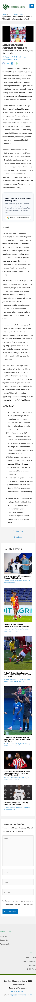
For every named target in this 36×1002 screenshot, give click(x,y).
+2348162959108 (18, 991)
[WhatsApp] (17, 63)
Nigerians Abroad (9, 777)
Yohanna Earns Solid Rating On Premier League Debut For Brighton (17, 739)
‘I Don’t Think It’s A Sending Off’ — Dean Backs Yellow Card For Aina (17, 675)
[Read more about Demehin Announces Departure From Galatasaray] (18, 605)
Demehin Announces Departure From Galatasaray (16, 625)
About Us (3, 936)
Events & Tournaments (10, 744)
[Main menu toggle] (32, 6)
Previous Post (18, 531)
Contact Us (4, 940)
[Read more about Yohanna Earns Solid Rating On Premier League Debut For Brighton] (18, 710)
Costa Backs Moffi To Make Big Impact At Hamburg (17, 577)
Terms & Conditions (29, 961)
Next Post (18, 537)
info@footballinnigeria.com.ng (20, 995)
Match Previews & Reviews (12, 679)
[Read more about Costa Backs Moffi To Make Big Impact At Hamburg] (18, 563)
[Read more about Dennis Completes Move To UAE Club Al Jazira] (18, 792)
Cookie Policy (31, 969)
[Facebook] (3, 63)
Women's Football (9, 629)
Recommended (5, 944)
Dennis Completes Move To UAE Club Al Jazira (16, 804)
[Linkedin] (12, 63)
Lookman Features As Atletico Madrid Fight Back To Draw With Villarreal (17, 773)
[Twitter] (8, 63)
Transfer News (8, 580)
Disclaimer (32, 965)
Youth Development (19, 57)
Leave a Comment (9, 582)
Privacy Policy (31, 957)
